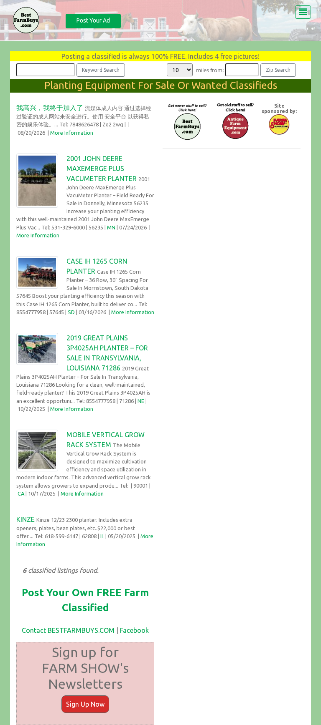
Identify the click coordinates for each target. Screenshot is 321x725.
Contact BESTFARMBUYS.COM (68, 630)
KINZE (25, 519)
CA (21, 493)
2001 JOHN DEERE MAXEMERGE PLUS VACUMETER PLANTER (101, 168)
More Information (71, 133)
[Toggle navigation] (303, 12)
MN (111, 227)
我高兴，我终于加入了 (49, 107)
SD (71, 312)
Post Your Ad (93, 20)
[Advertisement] (232, 208)
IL (102, 536)
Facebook (134, 630)
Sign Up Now (85, 704)
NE (141, 401)
